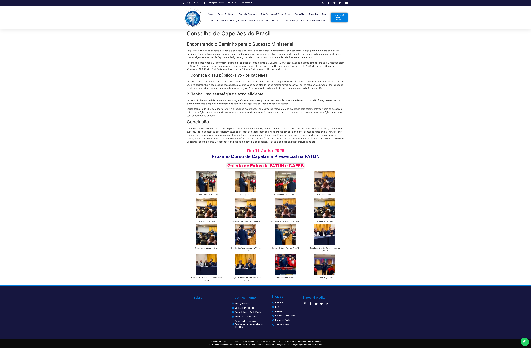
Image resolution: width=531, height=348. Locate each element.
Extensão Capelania (248, 14)
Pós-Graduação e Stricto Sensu (275, 14)
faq (324, 14)
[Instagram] (305, 303)
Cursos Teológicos (226, 14)
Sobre (211, 14)
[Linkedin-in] (327, 303)
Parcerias (313, 14)
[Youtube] (316, 303)
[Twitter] (321, 303)
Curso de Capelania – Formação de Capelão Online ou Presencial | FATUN (244, 20)
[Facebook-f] (310, 303)
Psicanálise (300, 14)
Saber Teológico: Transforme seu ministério (305, 20)
